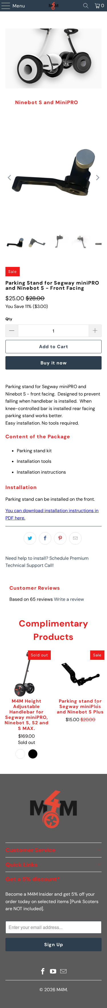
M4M (61, 990)
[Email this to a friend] (75, 538)
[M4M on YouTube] (53, 972)
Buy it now (54, 363)
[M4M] (53, 5)
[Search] (85, 5)
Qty (8, 319)
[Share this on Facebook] (45, 538)
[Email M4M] (63, 972)
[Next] (97, 178)
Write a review (69, 599)
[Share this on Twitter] (30, 538)
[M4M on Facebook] (43, 972)
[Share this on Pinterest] (60, 538)
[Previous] (9, 178)
